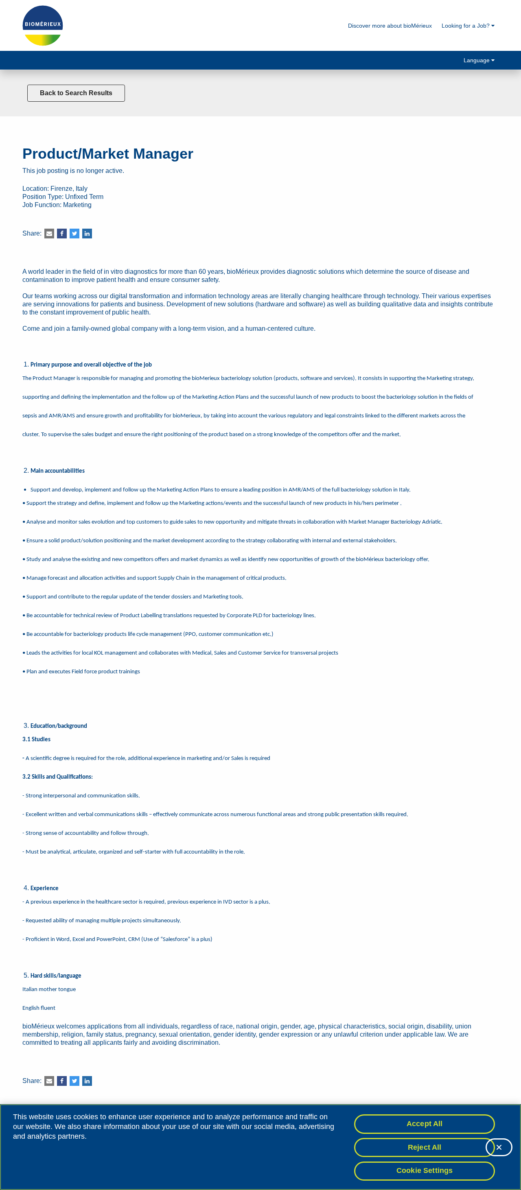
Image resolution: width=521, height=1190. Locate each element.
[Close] (499, 1147)
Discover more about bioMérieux (390, 25)
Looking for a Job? (466, 25)
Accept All (425, 1124)
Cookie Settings (424, 1170)
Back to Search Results (76, 93)
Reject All (425, 1147)
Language (477, 60)
